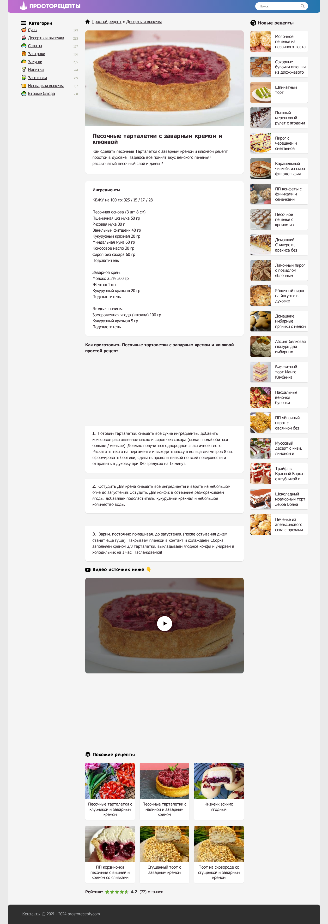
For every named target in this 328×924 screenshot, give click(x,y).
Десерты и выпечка (46, 38)
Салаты (35, 46)
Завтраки (36, 54)
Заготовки (37, 78)
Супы (32, 30)
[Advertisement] (164, 393)
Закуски (35, 61)
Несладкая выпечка (46, 85)
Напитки (36, 69)
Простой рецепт (106, 21)
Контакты (31, 914)
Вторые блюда (41, 93)
